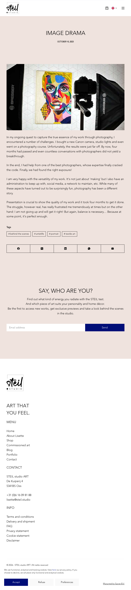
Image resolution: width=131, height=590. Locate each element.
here (54, 569)
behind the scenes (18, 234)
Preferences (67, 582)
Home (10, 431)
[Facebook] (18, 249)
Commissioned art (18, 445)
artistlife (39, 234)
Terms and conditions (20, 517)
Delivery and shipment (21, 521)
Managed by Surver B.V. (113, 583)
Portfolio (12, 454)
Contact (12, 459)
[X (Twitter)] (42, 249)
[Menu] (123, 8)
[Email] (112, 249)
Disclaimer (13, 540)
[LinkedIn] (65, 249)
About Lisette (15, 436)
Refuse (41, 582)
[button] (114, 8)
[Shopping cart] (106, 8)
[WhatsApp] (89, 249)
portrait (53, 234)
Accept (16, 582)
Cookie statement (18, 536)
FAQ (9, 526)
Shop (10, 440)
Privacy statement (18, 531)
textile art (69, 234)
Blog (9, 450)
